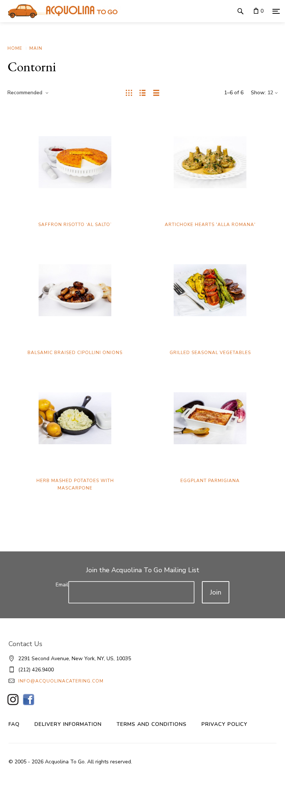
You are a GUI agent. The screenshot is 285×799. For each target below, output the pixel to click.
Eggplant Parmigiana (210, 481)
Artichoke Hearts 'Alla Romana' (210, 224)
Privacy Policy (225, 724)
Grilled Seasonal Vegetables (210, 353)
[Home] (61, 11)
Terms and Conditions (152, 724)
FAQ (14, 724)
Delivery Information (68, 724)
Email (62, 584)
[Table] (156, 93)
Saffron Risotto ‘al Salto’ (75, 224)
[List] (143, 93)
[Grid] (129, 93)
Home (14, 48)
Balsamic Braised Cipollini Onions (74, 353)
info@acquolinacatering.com (61, 681)
